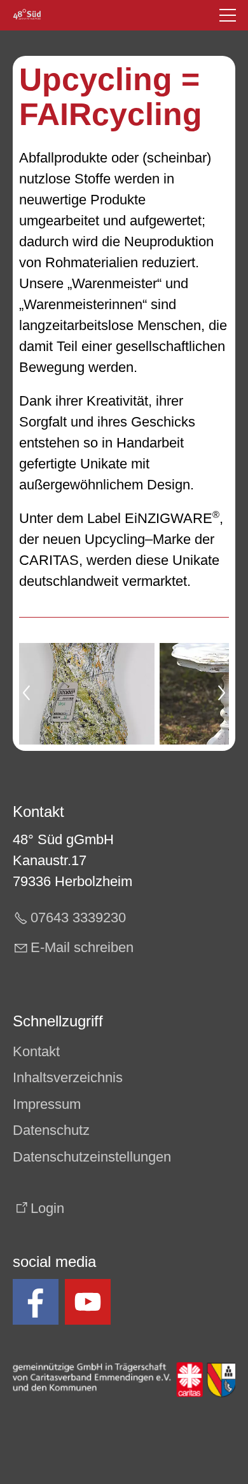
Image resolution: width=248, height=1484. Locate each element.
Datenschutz (51, 1130)
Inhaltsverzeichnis (68, 1077)
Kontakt (36, 1051)
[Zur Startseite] (27, 15)
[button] (227, 15)
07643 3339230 (78, 917)
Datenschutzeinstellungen (92, 1157)
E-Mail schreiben (82, 947)
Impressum (47, 1104)
